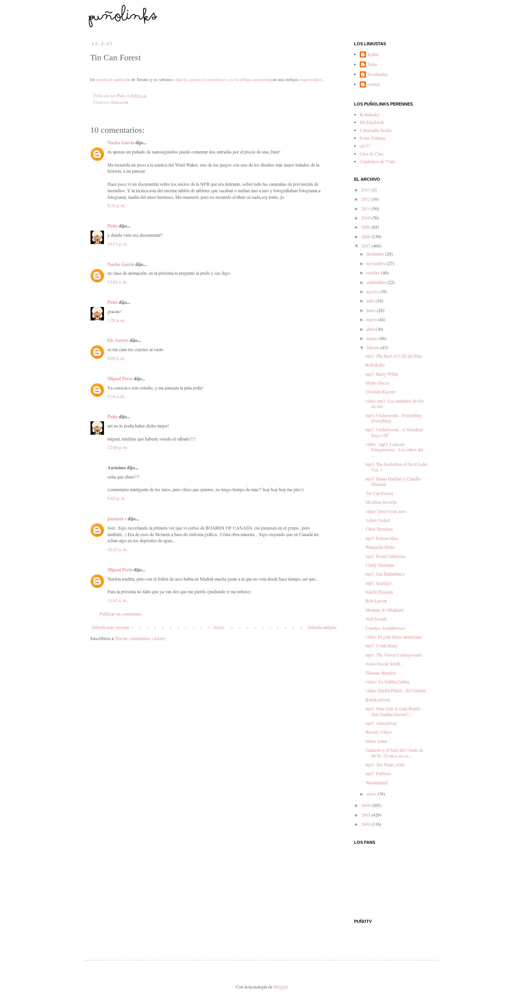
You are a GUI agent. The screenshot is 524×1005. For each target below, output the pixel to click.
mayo (371, 319)
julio (371, 300)
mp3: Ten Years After (385, 764)
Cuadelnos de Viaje (377, 161)
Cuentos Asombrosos (385, 628)
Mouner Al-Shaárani (384, 610)
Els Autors (118, 340)
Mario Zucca (377, 383)
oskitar (373, 84)
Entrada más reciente (110, 627)
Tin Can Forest (379, 493)
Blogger (281, 987)
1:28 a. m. (116, 320)
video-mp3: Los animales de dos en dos (395, 403)
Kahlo (373, 54)
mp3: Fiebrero (378, 773)
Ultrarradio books (376, 130)
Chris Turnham (379, 529)
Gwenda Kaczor (380, 391)
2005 (366, 815)
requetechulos (311, 79)
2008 (366, 236)
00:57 (365, 146)
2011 (366, 208)
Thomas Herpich (381, 673)
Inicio (219, 627)
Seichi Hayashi (379, 592)
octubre (373, 272)
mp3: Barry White (382, 374)
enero (371, 793)
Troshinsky (377, 74)
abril (371, 329)
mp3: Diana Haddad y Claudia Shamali (393, 481)
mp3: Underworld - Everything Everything (394, 418)
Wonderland (376, 782)
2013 (366, 189)
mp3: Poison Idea (381, 538)
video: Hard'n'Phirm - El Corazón (396, 690)
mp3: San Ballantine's (385, 574)
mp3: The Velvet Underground (393, 655)
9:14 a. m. (116, 396)
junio (371, 310)
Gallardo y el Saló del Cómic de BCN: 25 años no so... (394, 752)
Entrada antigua (322, 627)
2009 (366, 227)
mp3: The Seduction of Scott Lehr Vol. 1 (396, 466)
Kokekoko (375, 364)
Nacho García (120, 142)
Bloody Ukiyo (379, 732)
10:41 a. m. (117, 549)
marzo (372, 338)
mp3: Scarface (378, 583)
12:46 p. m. (117, 447)
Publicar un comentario (121, 614)
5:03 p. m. (116, 498)
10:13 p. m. (117, 244)
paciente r (117, 518)
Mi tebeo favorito (381, 502)
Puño (112, 226)
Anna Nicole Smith (383, 663)
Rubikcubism (378, 699)
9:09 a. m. (116, 358)
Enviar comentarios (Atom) (140, 638)
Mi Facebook (372, 122)
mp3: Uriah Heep (381, 645)
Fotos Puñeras (373, 138)
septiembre (376, 282)
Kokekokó (369, 114)
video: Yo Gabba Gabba (387, 681)
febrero (373, 347)
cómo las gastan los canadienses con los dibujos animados (221, 79)
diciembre (375, 254)
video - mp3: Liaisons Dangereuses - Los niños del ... (394, 449)
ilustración (119, 102)
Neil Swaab (376, 619)
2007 (366, 246)
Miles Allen (376, 741)
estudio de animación (113, 79)
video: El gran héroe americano (394, 637)
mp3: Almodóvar (381, 723)
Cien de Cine (371, 153)
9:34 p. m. (116, 205)
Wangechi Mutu (380, 547)
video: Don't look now (386, 511)
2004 (366, 824)
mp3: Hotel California (385, 556)
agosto (372, 291)
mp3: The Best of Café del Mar (394, 356)
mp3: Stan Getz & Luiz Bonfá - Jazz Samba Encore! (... (394, 711)
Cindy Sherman (380, 565)
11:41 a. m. (117, 600)
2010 (366, 218)
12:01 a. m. (117, 282)
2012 (366, 199)
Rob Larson (376, 600)
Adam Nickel (378, 520)
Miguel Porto (120, 378)
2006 (366, 805)
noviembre (376, 263)
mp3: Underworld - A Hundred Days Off (394, 432)
